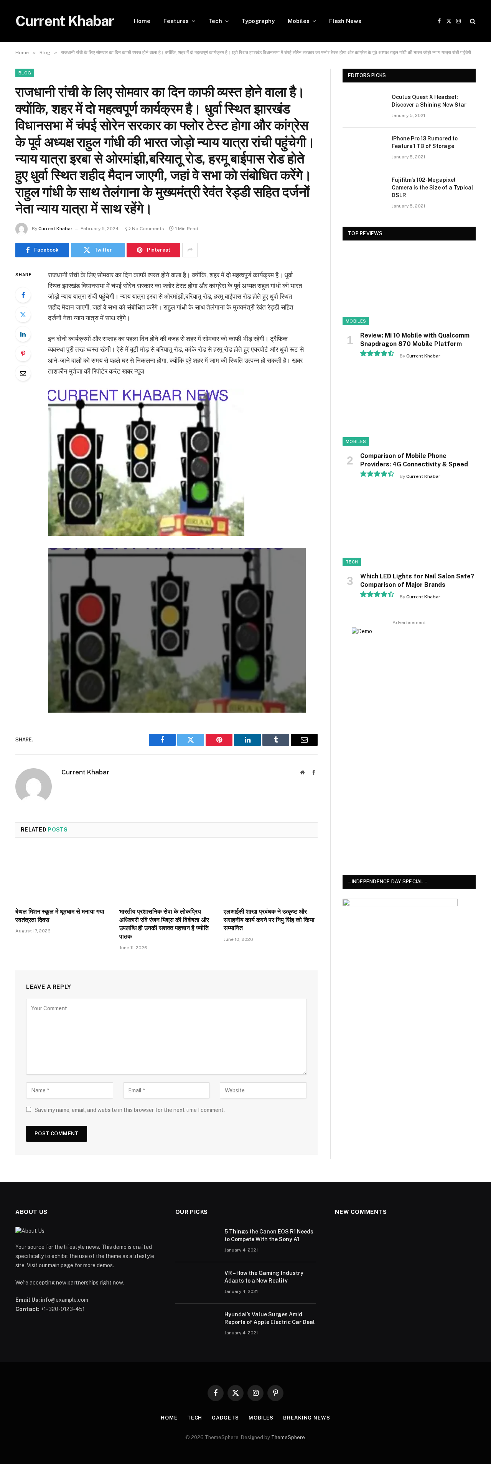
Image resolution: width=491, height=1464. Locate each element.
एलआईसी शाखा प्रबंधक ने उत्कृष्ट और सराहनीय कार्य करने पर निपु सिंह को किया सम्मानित (269, 920)
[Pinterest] (23, 353)
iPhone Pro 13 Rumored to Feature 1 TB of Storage (425, 142)
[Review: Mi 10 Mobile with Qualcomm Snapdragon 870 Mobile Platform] (409, 287)
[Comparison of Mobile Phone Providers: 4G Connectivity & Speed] (409, 408)
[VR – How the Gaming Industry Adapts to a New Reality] (196, 1283)
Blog (24, 73)
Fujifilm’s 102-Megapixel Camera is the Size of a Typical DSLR (432, 187)
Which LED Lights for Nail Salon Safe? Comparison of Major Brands (417, 580)
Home (142, 21)
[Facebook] (23, 295)
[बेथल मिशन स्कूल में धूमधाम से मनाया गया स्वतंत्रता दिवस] (62, 874)
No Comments (148, 228)
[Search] (472, 21)
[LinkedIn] (23, 334)
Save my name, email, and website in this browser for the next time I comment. (130, 1110)
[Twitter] (23, 314)
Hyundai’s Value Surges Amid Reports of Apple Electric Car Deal (269, 1318)
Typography (258, 21)
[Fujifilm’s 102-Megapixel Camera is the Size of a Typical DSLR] (364, 189)
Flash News (345, 21)
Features (176, 21)
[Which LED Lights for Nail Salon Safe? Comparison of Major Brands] (409, 528)
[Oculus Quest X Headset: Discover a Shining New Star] (364, 107)
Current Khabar (55, 228)
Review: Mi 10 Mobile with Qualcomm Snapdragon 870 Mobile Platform (415, 339)
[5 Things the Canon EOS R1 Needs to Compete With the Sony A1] (196, 1241)
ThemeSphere (288, 1437)
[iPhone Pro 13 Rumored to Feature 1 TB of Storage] (364, 148)
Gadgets (225, 1418)
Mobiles (299, 21)
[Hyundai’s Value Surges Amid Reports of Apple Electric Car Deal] (196, 1324)
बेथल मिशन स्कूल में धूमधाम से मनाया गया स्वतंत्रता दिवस (59, 916)
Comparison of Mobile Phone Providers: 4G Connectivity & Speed (414, 460)
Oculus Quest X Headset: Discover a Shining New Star (429, 101)
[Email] (23, 373)
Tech (215, 21)
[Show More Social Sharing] (190, 250)
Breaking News (306, 1418)
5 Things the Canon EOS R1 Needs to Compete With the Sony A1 (268, 1235)
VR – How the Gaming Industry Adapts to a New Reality (263, 1277)
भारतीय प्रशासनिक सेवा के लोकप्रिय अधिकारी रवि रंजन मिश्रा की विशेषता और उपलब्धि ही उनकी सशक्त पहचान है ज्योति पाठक (164, 924)
